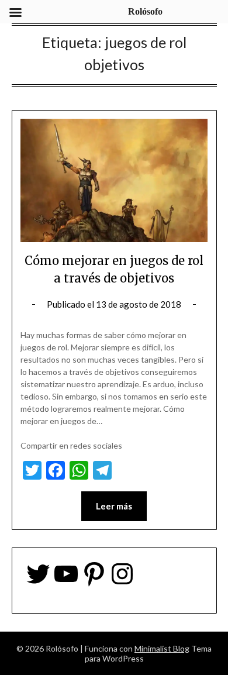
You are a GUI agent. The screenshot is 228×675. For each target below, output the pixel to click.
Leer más (114, 506)
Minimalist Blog (161, 648)
